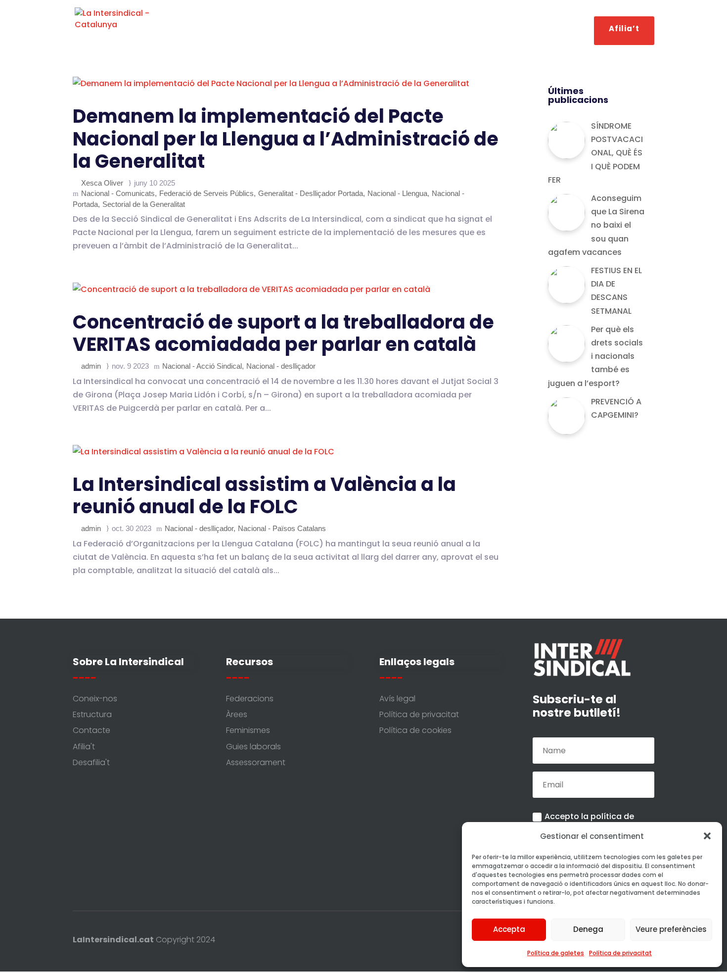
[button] (707, 836)
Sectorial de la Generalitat (143, 204)
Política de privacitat (620, 953)
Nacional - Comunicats (118, 193)
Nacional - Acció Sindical (202, 366)
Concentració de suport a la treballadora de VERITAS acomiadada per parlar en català (283, 333)
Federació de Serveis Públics (206, 193)
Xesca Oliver (102, 183)
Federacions (504, 29)
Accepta (509, 929)
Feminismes (442, 29)
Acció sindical (367, 29)
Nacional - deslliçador (281, 366)
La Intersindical (232, 29)
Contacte (561, 29)
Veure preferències (671, 929)
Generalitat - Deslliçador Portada (310, 193)
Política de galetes (555, 953)
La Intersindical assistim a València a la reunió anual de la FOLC (264, 495)
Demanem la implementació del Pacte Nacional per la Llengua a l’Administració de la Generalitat (286, 138)
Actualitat (306, 29)
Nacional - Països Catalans (282, 528)
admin (91, 366)
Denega (588, 929)
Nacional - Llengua (397, 193)
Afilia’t (624, 31)
